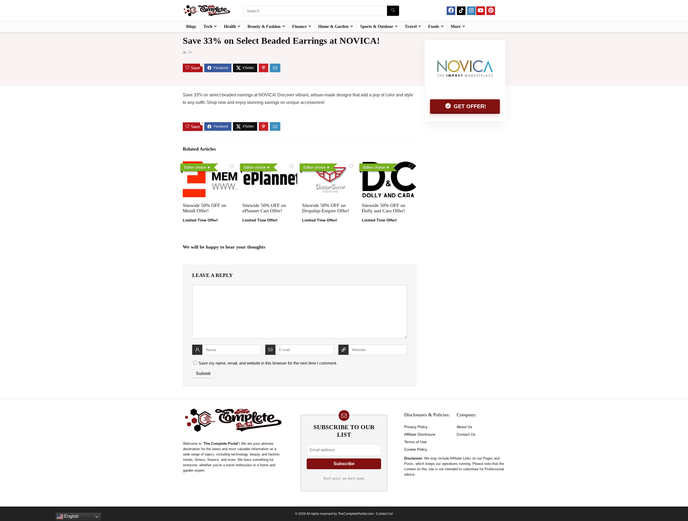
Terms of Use (415, 442)
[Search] (393, 11)
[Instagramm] (471, 10)
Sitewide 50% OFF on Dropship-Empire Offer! (325, 208)
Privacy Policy (416, 427)
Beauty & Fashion (264, 26)
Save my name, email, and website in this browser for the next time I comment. (268, 363)
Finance (299, 26)
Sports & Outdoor (376, 26)
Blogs (191, 26)
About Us (464, 427)
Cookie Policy (415, 449)
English (71, 516)
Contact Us (466, 434)
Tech (207, 26)
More (456, 26)
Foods (433, 26)
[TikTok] (461, 10)
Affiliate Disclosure (419, 434)
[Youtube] (480, 10)
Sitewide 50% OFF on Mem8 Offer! (204, 208)
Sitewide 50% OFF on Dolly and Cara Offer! (383, 208)
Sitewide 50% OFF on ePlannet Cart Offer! (264, 208)
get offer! (469, 106)
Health (230, 26)
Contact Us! (384, 514)
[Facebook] (451, 10)
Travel (411, 26)
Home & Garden (333, 26)
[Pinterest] (490, 10)
